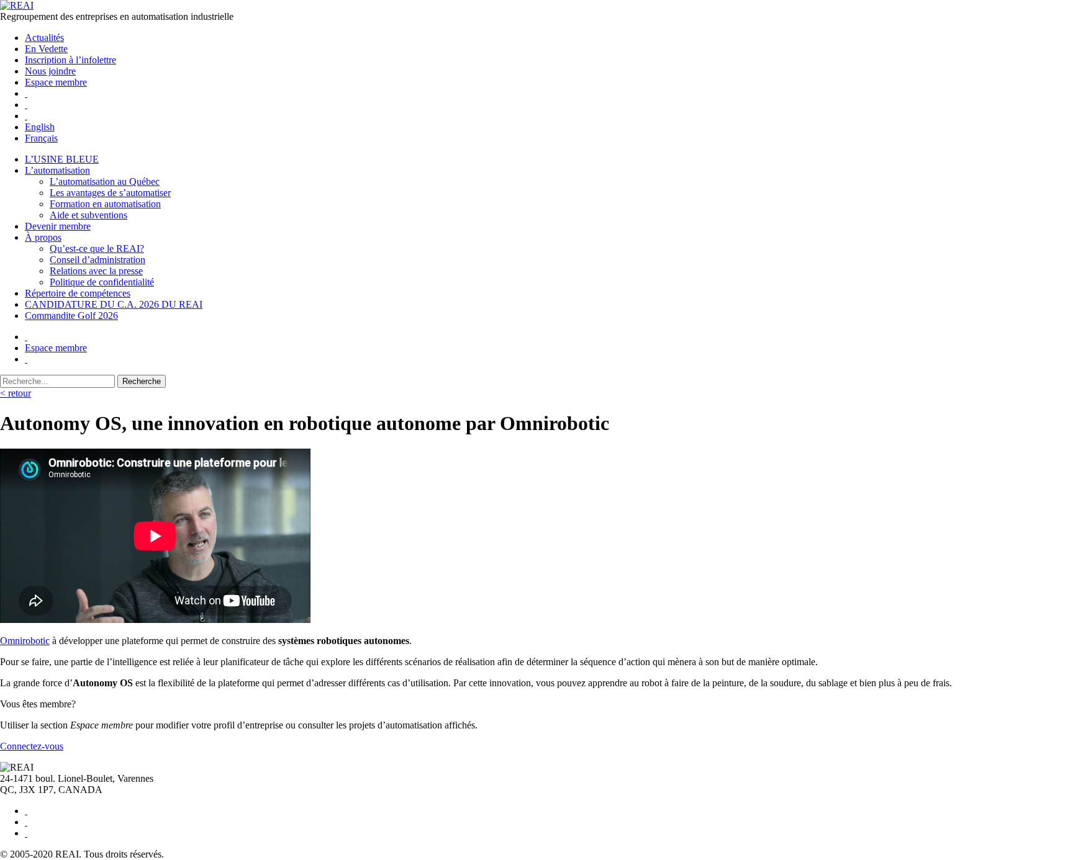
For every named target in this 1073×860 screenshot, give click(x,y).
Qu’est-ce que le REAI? (97, 248)
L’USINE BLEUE (62, 159)
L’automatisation (57, 170)
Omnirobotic (25, 640)
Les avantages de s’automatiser (110, 192)
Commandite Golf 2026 (71, 315)
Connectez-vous (31, 746)
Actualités (44, 37)
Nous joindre (50, 71)
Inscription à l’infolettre (70, 60)
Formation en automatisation (105, 204)
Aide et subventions (88, 215)
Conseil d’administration (97, 259)
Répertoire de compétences (77, 293)
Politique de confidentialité (102, 282)
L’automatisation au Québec (105, 181)
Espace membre (56, 82)
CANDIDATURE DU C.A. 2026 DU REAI (113, 304)
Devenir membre (58, 226)
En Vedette (46, 48)
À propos (43, 237)
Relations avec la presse (96, 271)
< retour (15, 393)
